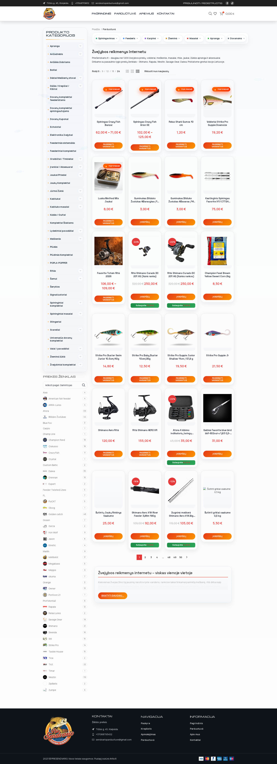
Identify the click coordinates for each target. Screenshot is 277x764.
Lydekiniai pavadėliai (62, 230)
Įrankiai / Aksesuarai (61, 166)
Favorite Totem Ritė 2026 (108, 275)
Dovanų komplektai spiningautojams (61, 109)
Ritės (53, 270)
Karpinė (151, 38)
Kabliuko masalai (59, 206)
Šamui (53, 278)
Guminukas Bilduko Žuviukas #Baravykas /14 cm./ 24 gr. (145, 201)
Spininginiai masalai (61, 313)
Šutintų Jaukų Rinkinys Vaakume (109, 514)
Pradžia (96, 29)
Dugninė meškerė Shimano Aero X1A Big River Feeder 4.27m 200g (181, 516)
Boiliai (53, 69)
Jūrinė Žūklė (56, 190)
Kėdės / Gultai (58, 214)
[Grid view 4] (137, 71)
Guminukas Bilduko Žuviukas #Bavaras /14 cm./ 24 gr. (181, 201)
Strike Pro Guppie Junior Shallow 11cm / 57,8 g (181, 357)
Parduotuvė (147, 739)
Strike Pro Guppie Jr (217, 355)
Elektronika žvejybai (61, 134)
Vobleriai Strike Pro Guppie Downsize (217, 123)
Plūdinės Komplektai (61, 254)
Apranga (55, 46)
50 (180, 557)
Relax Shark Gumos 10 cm (181, 123)
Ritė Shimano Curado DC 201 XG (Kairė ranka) (145, 275)
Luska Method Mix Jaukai (108, 200)
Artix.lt (113, 758)
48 (169, 557)
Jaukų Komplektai (60, 182)
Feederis (130, 38)
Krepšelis (146, 728)
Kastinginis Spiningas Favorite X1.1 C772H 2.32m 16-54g (217, 201)
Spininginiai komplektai (56, 304)
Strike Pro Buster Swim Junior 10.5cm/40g (108, 357)
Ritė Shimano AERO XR (144, 430)
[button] (145, 222)
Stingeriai (55, 321)
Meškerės (55, 238)
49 (174, 557)
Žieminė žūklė (57, 356)
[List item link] (80, 3)
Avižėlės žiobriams (60, 62)
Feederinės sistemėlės (62, 142)
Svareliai (55, 329)
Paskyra (145, 723)
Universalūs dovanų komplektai (61, 339)
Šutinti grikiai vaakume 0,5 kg (218, 514)
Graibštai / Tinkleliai (61, 158)
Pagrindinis (196, 723)
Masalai (193, 38)
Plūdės (53, 246)
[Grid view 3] (132, 71)
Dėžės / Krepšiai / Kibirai (59, 87)
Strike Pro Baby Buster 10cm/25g (145, 357)
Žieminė (172, 38)
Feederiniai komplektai (63, 150)
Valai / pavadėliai (59, 348)
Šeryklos (55, 286)
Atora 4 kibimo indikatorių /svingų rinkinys (181, 433)
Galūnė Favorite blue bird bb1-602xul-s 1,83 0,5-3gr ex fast (217, 433)
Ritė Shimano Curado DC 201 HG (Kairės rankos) (181, 275)
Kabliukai (55, 198)
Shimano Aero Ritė (108, 430)
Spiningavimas (106, 38)
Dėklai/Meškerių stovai (63, 77)
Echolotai (55, 126)
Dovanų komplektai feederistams (61, 98)
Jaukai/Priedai (58, 174)
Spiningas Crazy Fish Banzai (108, 123)
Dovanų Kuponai (59, 119)
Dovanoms (236, 38)
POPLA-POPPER (58, 262)
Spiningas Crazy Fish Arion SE (144, 123)
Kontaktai (195, 739)
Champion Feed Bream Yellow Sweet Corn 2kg (217, 275)
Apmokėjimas (148, 734)
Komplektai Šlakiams (61, 222)
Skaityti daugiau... (112, 595)
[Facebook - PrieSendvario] (227, 3)
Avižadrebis (56, 54)
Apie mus (195, 734)
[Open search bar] (210, 13)
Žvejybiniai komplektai (63, 364)
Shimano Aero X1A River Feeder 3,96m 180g (145, 514)
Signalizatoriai (58, 294)
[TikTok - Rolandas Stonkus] (232, 3)
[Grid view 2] (127, 71)
